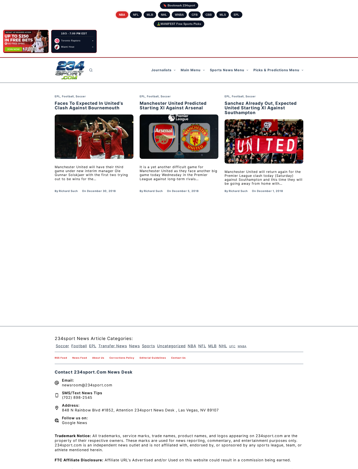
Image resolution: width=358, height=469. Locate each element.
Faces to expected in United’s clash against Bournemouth (89, 106)
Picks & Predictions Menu (276, 70)
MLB (150, 14)
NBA (122, 14)
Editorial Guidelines (153, 358)
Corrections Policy (121, 358)
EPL (236, 14)
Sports (148, 346)
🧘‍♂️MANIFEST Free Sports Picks (179, 23)
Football (68, 96)
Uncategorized (171, 346)
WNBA (179, 14)
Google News (74, 423)
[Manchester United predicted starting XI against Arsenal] (179, 137)
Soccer (81, 96)
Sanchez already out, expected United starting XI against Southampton (261, 108)
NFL (136, 14)
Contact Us (178, 358)
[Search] (90, 70)
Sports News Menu (227, 70)
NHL (164, 14)
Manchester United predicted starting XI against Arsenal (173, 106)
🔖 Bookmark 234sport (179, 5)
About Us (98, 358)
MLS (223, 14)
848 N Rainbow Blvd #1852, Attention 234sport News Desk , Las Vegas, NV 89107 (140, 410)
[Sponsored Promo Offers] (26, 41)
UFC (232, 346)
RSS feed (61, 358)
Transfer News (112, 346)
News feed (79, 358)
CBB (209, 14)
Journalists (161, 70)
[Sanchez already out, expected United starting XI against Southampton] (264, 141)
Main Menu (191, 70)
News (134, 346)
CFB (195, 14)
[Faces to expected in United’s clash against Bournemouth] (94, 137)
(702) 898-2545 (77, 397)
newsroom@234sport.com (87, 385)
